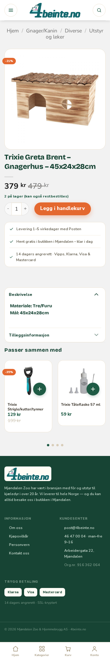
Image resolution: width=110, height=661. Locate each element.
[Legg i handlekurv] (39, 389)
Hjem (13, 30)
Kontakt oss (19, 553)
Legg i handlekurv (62, 208)
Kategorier (42, 655)
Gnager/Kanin (41, 30)
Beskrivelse (20, 294)
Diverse (73, 30)
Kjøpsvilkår (18, 536)
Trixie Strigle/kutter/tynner (25, 407)
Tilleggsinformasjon (29, 335)
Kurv (68, 655)
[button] (10, 10)
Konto (94, 655)
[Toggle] (96, 294)
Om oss (16, 527)
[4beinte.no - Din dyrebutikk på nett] (55, 10)
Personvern (19, 544)
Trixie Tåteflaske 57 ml (80, 404)
